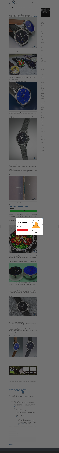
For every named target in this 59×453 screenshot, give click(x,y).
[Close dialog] (42, 218)
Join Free (22, 229)
